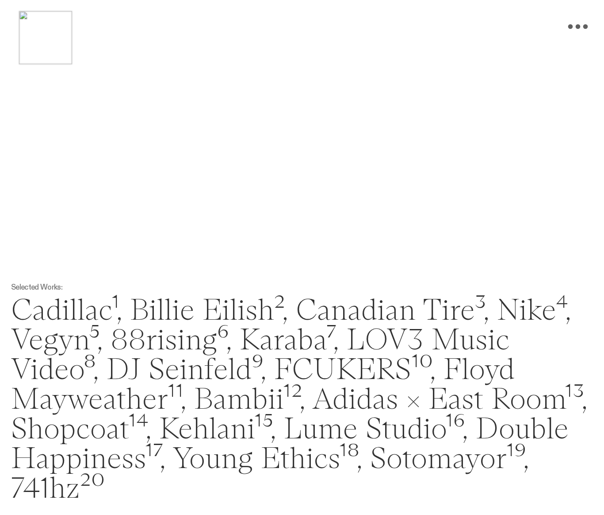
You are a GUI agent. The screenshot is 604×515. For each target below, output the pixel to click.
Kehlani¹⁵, (217, 430)
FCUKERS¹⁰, (355, 370)
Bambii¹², (249, 400)
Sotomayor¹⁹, (449, 459)
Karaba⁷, (289, 341)
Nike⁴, (534, 311)
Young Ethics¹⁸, (267, 459)
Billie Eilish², (205, 311)
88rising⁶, (171, 341)
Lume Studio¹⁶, (376, 430)
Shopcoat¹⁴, (81, 430)
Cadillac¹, (66, 311)
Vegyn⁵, (57, 341)
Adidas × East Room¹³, (449, 400)
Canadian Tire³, (392, 311)
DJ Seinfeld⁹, (186, 370)
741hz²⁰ (58, 489)
